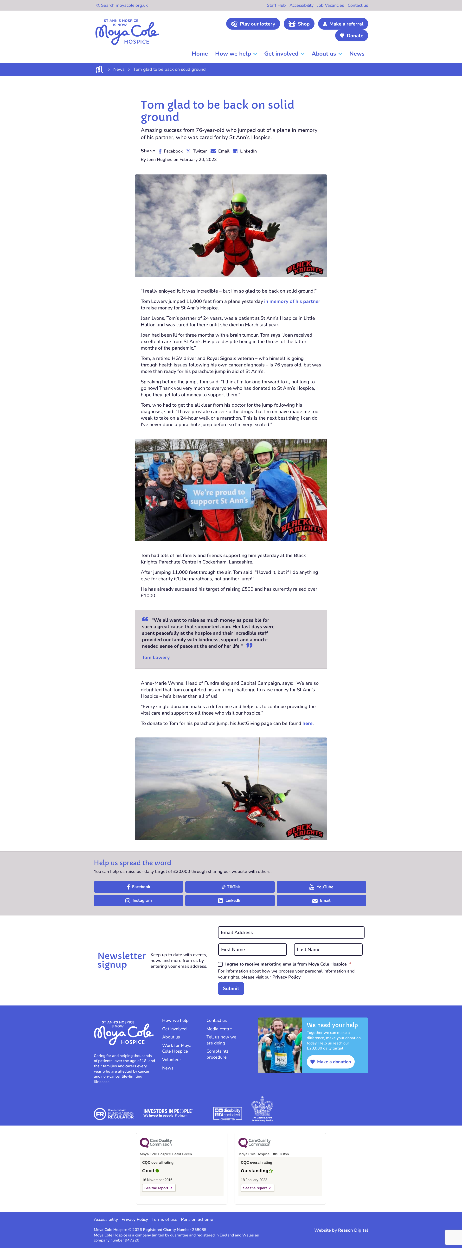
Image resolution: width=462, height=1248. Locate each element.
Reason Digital (353, 1230)
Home (200, 54)
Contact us (358, 5)
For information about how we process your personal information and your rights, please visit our (286, 974)
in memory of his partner (292, 301)
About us (324, 54)
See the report (156, 1188)
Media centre (219, 1029)
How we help (233, 54)
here (307, 723)
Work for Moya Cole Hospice (177, 1048)
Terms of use (164, 1219)
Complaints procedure (217, 1054)
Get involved (281, 54)
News (357, 54)
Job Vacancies (330, 5)
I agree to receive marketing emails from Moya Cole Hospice (288, 964)
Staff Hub (276, 5)
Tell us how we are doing (221, 1040)
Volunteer (171, 1059)
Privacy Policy (286, 977)
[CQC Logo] (156, 1147)
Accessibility (301, 5)
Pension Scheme (197, 1219)
